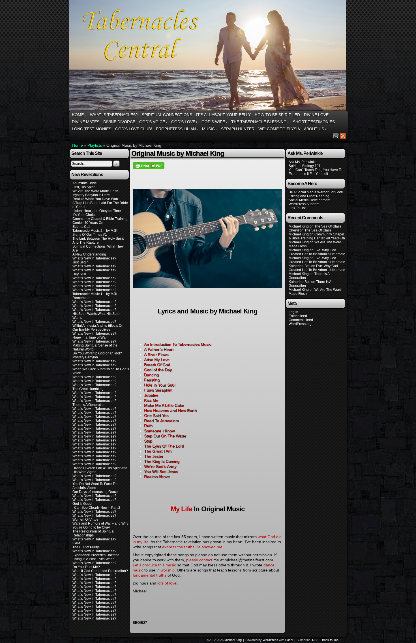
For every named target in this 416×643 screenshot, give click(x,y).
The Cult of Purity (85, 547)
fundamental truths (149, 575)
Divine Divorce (119, 122)
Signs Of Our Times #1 (89, 235)
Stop (148, 441)
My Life (181, 509)
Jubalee (151, 395)
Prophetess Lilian (177, 129)
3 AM (76, 543)
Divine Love (316, 114)
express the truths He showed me (192, 547)
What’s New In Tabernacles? (94, 258)
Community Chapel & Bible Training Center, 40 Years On (100, 221)
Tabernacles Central (208, 56)
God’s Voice (153, 122)
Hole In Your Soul (159, 385)
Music (209, 129)
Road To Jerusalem (161, 420)
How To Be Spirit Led (277, 114)
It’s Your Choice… (86, 215)
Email (335, 136)
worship (168, 570)
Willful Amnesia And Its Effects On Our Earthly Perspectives (97, 328)
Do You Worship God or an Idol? (97, 353)
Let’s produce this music (154, 565)
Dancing (151, 375)
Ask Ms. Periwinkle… (305, 162)
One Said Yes (156, 415)
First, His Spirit (83, 187)
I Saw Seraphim (158, 390)
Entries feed (298, 316)
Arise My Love (157, 359)
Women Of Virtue (85, 519)
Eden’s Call (81, 227)
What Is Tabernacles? (114, 114)
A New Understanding (89, 254)
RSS (342, 136)
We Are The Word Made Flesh (95, 191)
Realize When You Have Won (95, 199)
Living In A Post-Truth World (93, 559)
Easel (289, 640)
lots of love (167, 583)
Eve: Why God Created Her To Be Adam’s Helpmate (317, 252)
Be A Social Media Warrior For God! (316, 192)
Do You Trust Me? (86, 567)
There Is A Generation (89, 405)
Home (79, 114)
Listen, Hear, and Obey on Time (96, 211)
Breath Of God (157, 364)
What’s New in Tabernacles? (94, 385)
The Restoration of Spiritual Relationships (93, 533)
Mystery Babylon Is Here (91, 195)
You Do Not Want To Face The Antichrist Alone (95, 486)
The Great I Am (157, 451)
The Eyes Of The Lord (164, 446)
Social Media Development (309, 200)
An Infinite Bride (84, 183)
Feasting (152, 380)
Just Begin (80, 262)
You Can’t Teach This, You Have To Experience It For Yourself (315, 172)
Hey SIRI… (80, 274)
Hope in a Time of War (89, 337)
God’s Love (184, 122)
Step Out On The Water (165, 436)
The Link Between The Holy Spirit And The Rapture (98, 240)
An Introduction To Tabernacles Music (177, 344)
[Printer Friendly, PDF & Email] (148, 165)
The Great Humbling (88, 389)
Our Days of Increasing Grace (95, 492)
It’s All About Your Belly (223, 114)
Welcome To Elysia (279, 129)
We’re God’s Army (160, 466)
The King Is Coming (161, 461)
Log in (293, 312)
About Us (315, 129)
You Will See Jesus (161, 471)
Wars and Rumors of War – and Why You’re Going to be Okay (100, 525)
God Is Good (82, 504)
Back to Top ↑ (331, 640)
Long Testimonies (91, 129)
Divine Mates (85, 122)
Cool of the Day (158, 369)
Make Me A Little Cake (164, 405)
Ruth (148, 425)
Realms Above (157, 476)
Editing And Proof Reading (309, 196)
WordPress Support (304, 204)
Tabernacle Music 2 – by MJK (94, 231)
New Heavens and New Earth (170, 410)
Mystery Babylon (85, 357)
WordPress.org (300, 324)
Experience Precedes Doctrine (95, 555)
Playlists (94, 145)
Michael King (233, 640)
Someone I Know (159, 430)
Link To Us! (297, 208)
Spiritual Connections (167, 114)
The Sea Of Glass (327, 226)
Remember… (82, 298)
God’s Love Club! (133, 129)
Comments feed (301, 320)
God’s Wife (214, 122)
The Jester (153, 456)
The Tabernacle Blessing (260, 122)
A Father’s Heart (158, 349)
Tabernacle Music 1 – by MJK (94, 294)
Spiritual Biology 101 (305, 166)
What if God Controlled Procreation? (100, 571)
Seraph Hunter (237, 129)
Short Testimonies (314, 122)
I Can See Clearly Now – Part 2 (96, 508)
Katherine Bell (299, 266)
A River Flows (156, 354)
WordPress (270, 640)
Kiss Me (151, 400)
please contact (199, 560)
